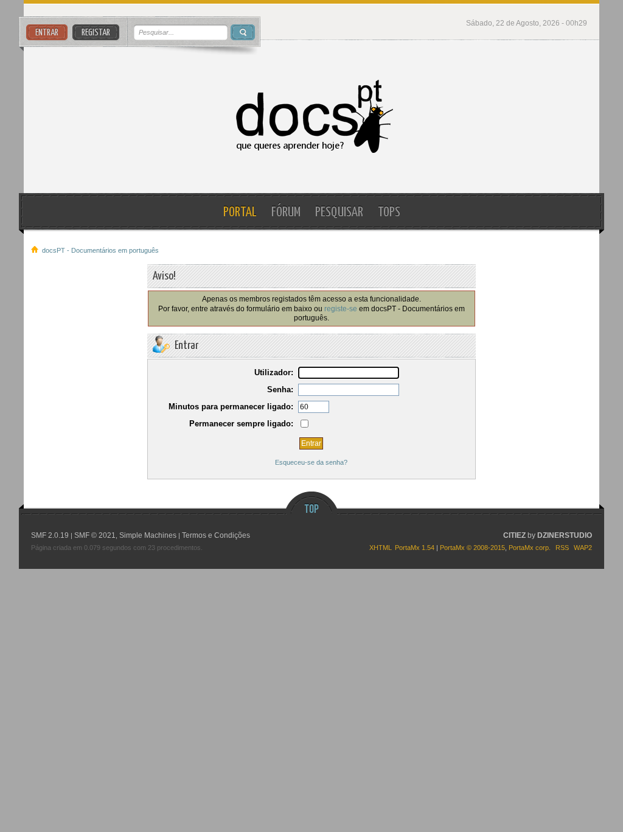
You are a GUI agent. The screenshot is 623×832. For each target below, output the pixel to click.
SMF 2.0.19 (50, 535)
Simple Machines (147, 535)
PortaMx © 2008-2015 (472, 547)
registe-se (340, 308)
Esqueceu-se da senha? (311, 462)
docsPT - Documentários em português (311, 116)
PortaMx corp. (530, 547)
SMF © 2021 (95, 535)
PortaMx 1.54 (414, 547)
